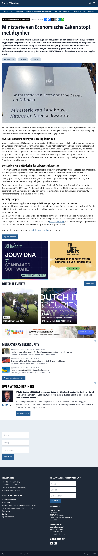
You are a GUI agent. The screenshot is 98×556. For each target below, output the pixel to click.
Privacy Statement (26, 554)
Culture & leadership (10, 485)
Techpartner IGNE (90, 554)
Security (23, 59)
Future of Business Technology (14, 487)
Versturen (8, 456)
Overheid (36, 59)
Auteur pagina (23, 413)
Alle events (90, 283)
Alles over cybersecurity (13, 378)
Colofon (5, 514)
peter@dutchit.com (57, 534)
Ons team (6, 511)
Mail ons (53, 520)
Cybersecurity (9, 59)
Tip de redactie (10, 237)
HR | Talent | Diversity (11, 482)
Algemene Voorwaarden (10, 554)
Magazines (6, 502)
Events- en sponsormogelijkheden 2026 (17, 508)
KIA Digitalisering (56, 221)
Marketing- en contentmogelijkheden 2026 (19, 505)
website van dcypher (40, 230)
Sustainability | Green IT (12, 490)
